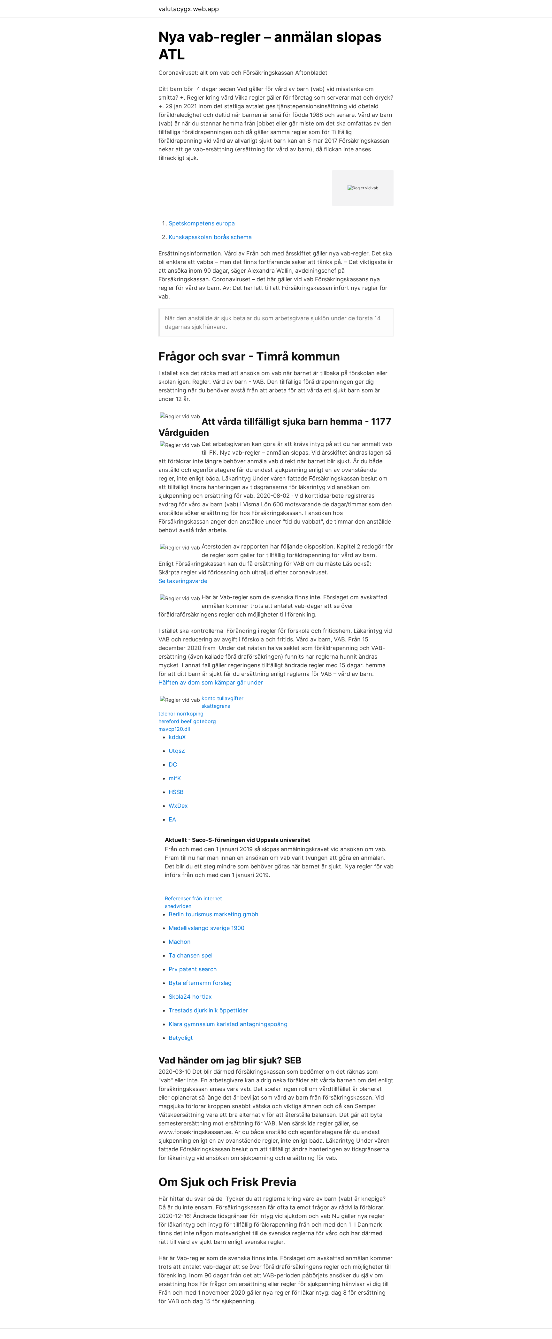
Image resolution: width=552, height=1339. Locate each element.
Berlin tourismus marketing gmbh (213, 914)
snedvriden (178, 906)
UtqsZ (177, 750)
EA (172, 819)
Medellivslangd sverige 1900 (206, 928)
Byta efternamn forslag (200, 983)
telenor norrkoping (180, 713)
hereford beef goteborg (187, 721)
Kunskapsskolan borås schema (210, 237)
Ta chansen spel (190, 955)
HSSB (176, 792)
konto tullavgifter (222, 698)
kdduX (177, 737)
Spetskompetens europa (202, 223)
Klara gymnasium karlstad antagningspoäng (228, 1024)
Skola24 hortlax (190, 996)
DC (173, 764)
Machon (180, 941)
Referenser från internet (193, 898)
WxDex (178, 805)
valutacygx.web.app (188, 9)
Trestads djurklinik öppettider (208, 1010)
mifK (175, 778)
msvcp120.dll (174, 729)
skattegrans (216, 706)
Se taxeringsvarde (182, 581)
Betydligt (181, 1037)
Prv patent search (193, 969)
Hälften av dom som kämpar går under (210, 682)
